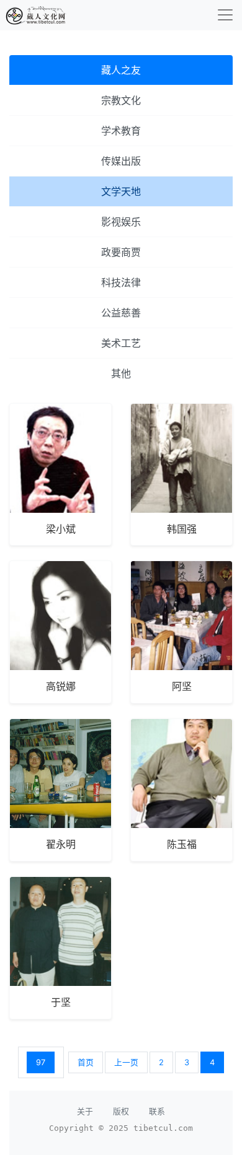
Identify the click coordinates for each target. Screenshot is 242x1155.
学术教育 (121, 130)
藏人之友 (121, 70)
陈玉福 (182, 844)
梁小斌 (61, 529)
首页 (86, 1062)
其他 (121, 373)
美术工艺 (121, 343)
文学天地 (121, 191)
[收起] (225, 15)
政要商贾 (121, 252)
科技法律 (121, 282)
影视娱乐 (121, 222)
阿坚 (182, 686)
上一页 (126, 1062)
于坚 (61, 1002)
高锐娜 (61, 686)
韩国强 (182, 529)
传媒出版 (121, 161)
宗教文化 (121, 100)
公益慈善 (121, 313)
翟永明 (61, 844)
